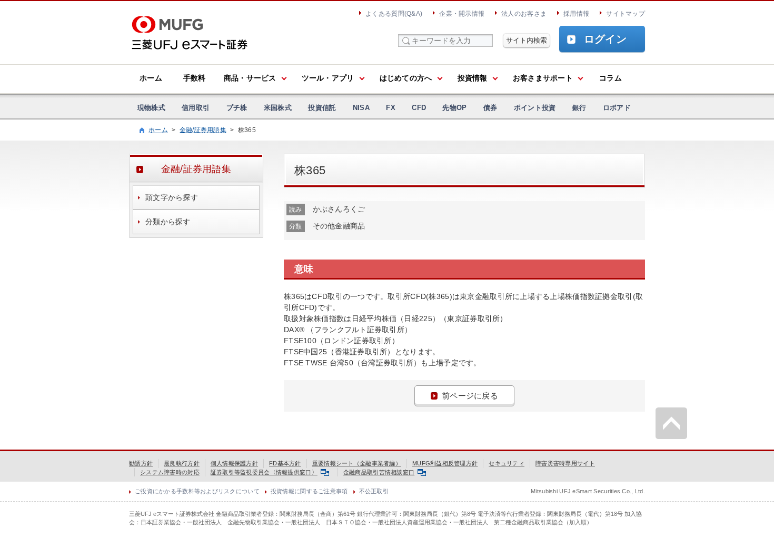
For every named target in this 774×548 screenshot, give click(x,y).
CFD (419, 108)
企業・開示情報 (461, 13)
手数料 (194, 78)
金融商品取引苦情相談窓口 (378, 472)
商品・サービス (250, 78)
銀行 (579, 108)
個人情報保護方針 (234, 463)
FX (390, 108)
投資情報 (473, 78)
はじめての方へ (406, 78)
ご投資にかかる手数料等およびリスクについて (197, 491)
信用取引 (196, 108)
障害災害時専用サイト (565, 463)
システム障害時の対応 (170, 472)
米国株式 (278, 108)
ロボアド (617, 108)
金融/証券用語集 (203, 130)
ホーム (151, 78)
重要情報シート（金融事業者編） (356, 463)
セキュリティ (506, 463)
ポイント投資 (535, 108)
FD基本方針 (285, 463)
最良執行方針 (182, 463)
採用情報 (576, 13)
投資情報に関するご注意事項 (309, 491)
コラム (610, 78)
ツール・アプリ (328, 78)
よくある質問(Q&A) (393, 13)
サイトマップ (625, 13)
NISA (361, 108)
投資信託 (322, 108)
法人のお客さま (524, 13)
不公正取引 (374, 491)
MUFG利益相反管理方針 (445, 463)
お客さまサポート (543, 78)
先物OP (454, 108)
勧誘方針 (141, 463)
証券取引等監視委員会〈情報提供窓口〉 (264, 472)
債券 (490, 108)
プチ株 (236, 108)
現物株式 (151, 108)
